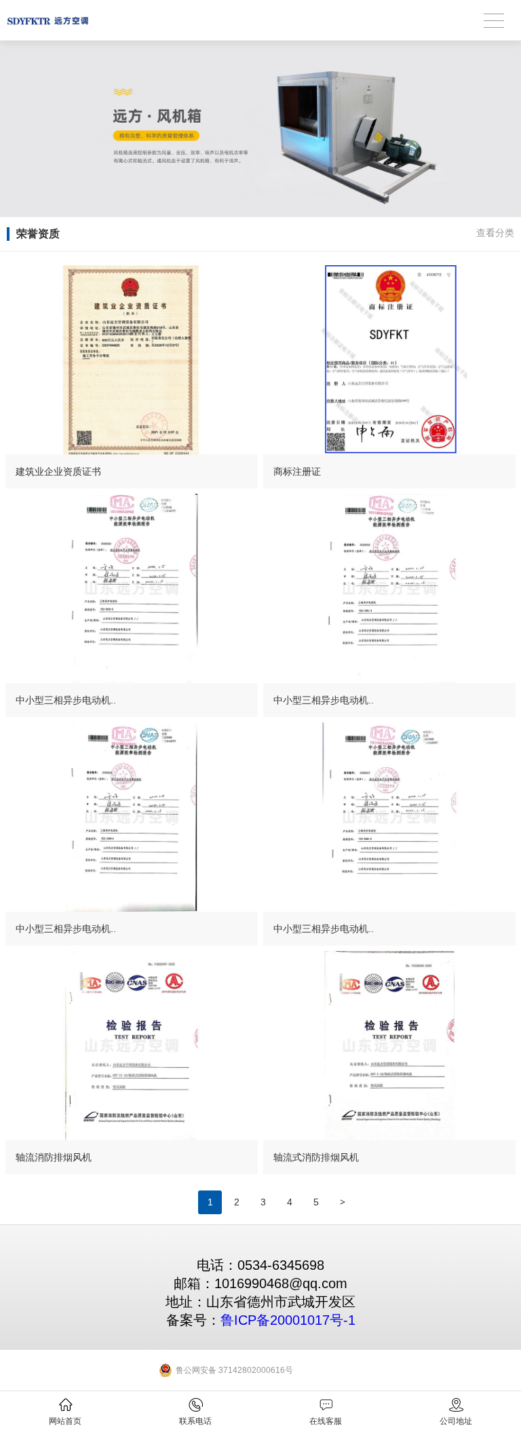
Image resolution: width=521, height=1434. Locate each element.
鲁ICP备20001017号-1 (287, 1320)
